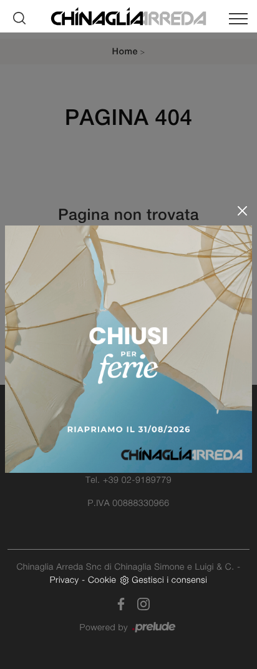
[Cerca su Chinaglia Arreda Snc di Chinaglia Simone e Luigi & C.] (19, 18)
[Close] (242, 210)
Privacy (64, 579)
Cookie (102, 579)
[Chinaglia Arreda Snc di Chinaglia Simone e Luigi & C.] (128, 15)
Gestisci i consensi (169, 579)
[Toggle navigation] (238, 21)
